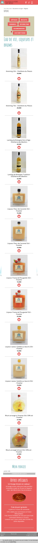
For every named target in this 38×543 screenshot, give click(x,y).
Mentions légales (2, 534)
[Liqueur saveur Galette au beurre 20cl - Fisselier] (19, 334)
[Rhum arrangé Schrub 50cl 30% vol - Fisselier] (19, 437)
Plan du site (14, 534)
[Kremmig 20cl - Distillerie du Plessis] (19, 58)
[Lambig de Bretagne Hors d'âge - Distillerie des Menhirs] (19, 127)
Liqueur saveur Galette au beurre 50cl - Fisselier (19, 382)
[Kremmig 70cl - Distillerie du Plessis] (19, 93)
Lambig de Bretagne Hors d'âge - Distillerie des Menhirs (19, 141)
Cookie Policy (12, 541)
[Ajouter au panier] (19, 78)
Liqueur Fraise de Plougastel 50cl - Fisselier (19, 313)
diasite (35, 533)
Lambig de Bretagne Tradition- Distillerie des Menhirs (19, 175)
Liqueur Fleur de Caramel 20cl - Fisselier (19, 210)
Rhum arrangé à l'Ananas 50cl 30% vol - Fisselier (19, 416)
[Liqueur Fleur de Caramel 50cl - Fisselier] (19, 231)
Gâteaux (14, 20)
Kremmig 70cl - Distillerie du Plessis (19, 106)
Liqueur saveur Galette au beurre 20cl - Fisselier (19, 348)
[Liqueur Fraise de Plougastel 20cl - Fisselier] (19, 265)
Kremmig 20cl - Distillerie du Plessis (19, 71)
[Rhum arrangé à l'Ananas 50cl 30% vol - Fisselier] (19, 403)
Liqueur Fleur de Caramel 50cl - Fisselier (19, 244)
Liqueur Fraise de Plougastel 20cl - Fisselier (19, 279)
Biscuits (24, 20)
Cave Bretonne (19, 33)
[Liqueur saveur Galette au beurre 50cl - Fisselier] (19, 368)
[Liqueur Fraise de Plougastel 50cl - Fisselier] (19, 299)
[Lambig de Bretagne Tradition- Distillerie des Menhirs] (19, 162)
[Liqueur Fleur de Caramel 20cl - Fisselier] (19, 196)
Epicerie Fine (24, 24)
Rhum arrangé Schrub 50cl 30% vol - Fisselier (19, 451)
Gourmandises (19, 28)
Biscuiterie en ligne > (18, 8)
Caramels (12, 24)
